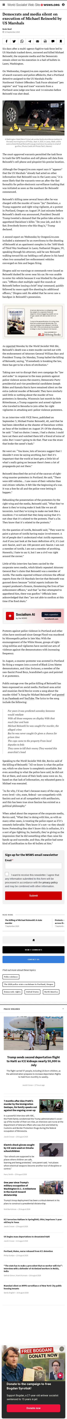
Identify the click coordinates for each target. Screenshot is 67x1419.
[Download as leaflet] (45, 41)
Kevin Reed (7, 29)
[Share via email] (37, 41)
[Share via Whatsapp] (22, 41)
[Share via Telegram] (30, 41)
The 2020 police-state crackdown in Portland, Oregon (28, 984)
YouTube (29, 698)
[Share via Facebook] (6, 41)
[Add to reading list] (60, 41)
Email (8, 860)
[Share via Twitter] (14, 41)
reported (10, 346)
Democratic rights (12, 992)
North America (51, 992)
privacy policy (50, 882)
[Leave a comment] (53, 41)
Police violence (11, 977)
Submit (33, 895)
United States (32, 992)
